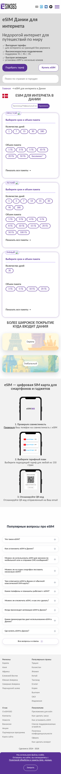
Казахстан (36, 667)
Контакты (6, 716)
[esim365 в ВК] (46, 6)
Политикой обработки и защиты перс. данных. (30, 760)
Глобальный (30, 363)
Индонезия (37, 701)
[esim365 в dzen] (50, 6)
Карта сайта (7, 737)
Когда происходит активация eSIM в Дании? (26, 610)
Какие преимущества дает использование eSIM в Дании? (28, 620)
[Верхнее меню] (57, 6)
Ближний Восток (10, 676)
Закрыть (30, 767)
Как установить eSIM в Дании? (19, 549)
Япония (35, 671)
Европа (30, 342)
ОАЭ (34, 697)
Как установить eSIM (41, 720)
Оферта (35, 738)
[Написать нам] (36, 6)
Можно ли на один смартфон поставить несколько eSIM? (24, 571)
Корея (34, 688)
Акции (5, 728)
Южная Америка (10, 680)
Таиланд (36, 680)
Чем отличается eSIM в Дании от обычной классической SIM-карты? (25, 582)
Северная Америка (11, 684)
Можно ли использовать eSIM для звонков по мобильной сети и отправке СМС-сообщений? (26, 559)
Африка (6, 671)
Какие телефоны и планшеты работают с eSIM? (27, 591)
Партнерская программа (13, 732)
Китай (34, 676)
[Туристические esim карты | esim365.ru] (8, 7)
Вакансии (6, 724)
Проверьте (9, 427)
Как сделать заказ (40, 716)
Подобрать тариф (14, 67)
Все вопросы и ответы (30, 641)
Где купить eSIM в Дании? (17, 631)
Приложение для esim (42, 712)
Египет (35, 684)
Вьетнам (36, 692)
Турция (35, 663)
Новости (6, 720)
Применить (43, 106)
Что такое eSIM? (12, 539)
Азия (4, 667)
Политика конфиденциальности (42, 732)
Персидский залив (11, 688)
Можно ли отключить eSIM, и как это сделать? (27, 600)
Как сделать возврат (41, 742)
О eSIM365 (7, 712)
